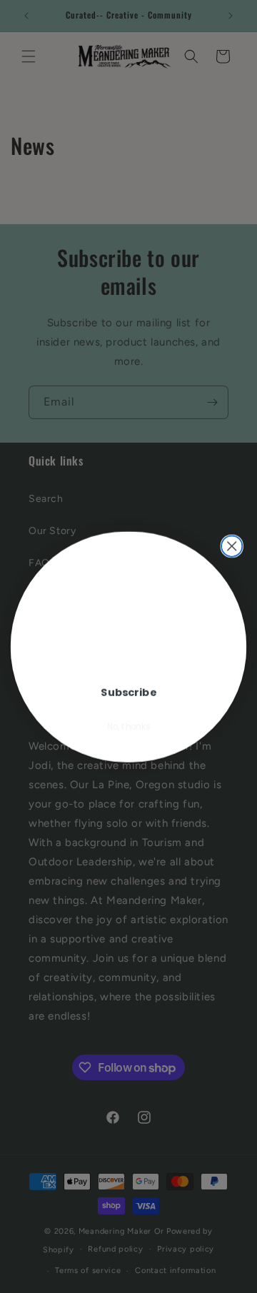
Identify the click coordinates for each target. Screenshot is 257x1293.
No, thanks (128, 726)
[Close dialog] (231, 545)
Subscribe (128, 692)
